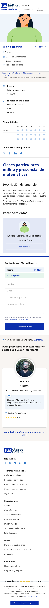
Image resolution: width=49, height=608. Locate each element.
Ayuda (7, 505)
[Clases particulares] (9, 8)
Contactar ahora (24, 326)
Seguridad (8, 493)
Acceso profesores (12, 514)
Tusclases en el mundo (14, 528)
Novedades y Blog (12, 566)
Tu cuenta (40, 9)
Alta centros (9, 554)
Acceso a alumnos (12, 519)
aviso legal (13, 319)
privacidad (24, 319)
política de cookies (31, 596)
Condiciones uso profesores (16, 484)
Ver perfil (23, 246)
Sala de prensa (10, 533)
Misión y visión (10, 523)
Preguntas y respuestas (14, 570)
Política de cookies (12, 475)
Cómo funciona (11, 510)
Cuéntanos (38, 339)
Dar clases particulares (14, 545)
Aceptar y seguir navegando (24, 603)
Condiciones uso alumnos (15, 489)
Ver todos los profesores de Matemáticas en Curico (24, 433)
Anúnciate (28, 9)
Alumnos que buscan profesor (18, 549)
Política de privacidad (13, 480)
